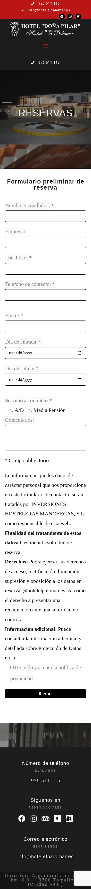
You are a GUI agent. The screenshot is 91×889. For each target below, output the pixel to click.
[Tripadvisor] (78, 16)
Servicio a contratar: (28, 400)
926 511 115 (45, 781)
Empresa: (15, 231)
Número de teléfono (45, 763)
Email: (14, 315)
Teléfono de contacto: (30, 284)
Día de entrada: (23, 341)
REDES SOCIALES (45, 807)
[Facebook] (62, 16)
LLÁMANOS (45, 770)
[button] (45, 45)
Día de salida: (21, 368)
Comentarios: (19, 419)
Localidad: (18, 257)
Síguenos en (45, 800)
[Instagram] (70, 16)
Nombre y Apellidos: (29, 205)
